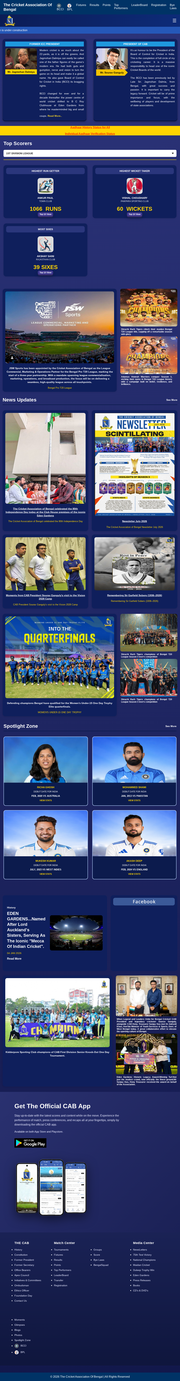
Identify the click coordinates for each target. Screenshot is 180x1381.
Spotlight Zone (22, 1340)
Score (97, 1254)
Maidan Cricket (141, 1265)
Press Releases (141, 1280)
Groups (98, 1249)
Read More (14, 958)
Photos (18, 1335)
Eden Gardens (141, 1275)
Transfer (58, 1280)
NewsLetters (140, 1249)
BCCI (23, 1345)
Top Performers (121, 7)
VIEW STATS (46, 800)
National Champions (144, 1259)
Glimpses (19, 1324)
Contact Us (20, 1300)
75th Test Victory (142, 1254)
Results (94, 5)
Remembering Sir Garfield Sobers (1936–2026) (134, 595)
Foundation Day (23, 1295)
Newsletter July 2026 (134, 521)
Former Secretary (24, 1265)
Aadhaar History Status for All (90, 127)
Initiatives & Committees (27, 1280)
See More (171, 399)
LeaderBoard (139, 5)
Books (136, 1285)
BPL (22, 1352)
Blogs (17, 1330)
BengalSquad (101, 1265)
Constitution (21, 1254)
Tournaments (61, 1249)
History (18, 1249)
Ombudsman (21, 1285)
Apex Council (21, 1275)
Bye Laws (173, 7)
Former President (24, 1259)
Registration (158, 5)
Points (107, 5)
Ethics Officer (21, 1290)
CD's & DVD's (140, 1290)
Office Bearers (22, 1270)
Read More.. (55, 115)
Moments (19, 1319)
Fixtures (81, 5)
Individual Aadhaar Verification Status (90, 133)
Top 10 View (45, 214)
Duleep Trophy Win (143, 1270)
